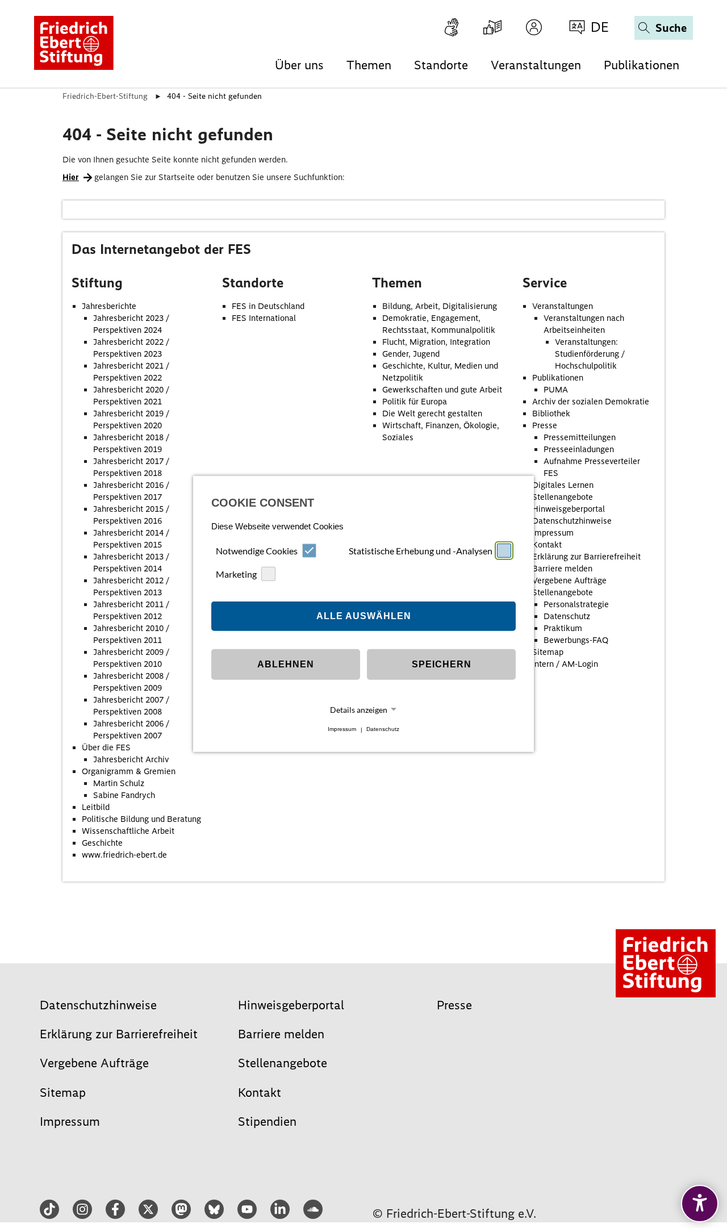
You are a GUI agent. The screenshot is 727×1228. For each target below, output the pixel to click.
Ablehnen (285, 664)
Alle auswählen (363, 616)
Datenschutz (382, 729)
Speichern (441, 664)
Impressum (342, 729)
